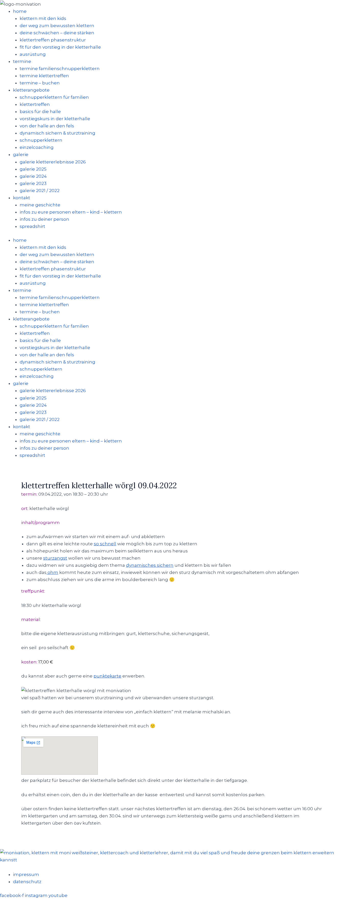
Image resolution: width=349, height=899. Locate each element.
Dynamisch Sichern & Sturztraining (57, 133)
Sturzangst (55, 558)
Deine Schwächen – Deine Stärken (57, 32)
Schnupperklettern (41, 140)
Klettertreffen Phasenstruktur (53, 39)
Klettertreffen (35, 104)
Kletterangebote (31, 90)
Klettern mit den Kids (43, 18)
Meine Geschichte (40, 204)
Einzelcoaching (37, 147)
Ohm (52, 572)
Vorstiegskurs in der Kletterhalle (55, 118)
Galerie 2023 (33, 183)
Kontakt (21, 197)
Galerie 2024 (33, 176)
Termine (22, 61)
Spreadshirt (32, 226)
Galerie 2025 (33, 169)
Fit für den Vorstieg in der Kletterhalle (60, 47)
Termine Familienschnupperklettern (60, 68)
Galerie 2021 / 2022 (40, 190)
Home (20, 11)
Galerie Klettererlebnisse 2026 (53, 161)
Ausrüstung (33, 54)
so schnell (105, 543)
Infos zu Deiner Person (44, 219)
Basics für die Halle (40, 111)
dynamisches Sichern (149, 565)
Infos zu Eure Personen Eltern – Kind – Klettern (71, 212)
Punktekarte (107, 676)
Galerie (20, 154)
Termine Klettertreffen (44, 75)
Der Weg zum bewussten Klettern (57, 25)
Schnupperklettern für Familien (54, 97)
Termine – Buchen (40, 82)
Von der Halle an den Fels (47, 125)
